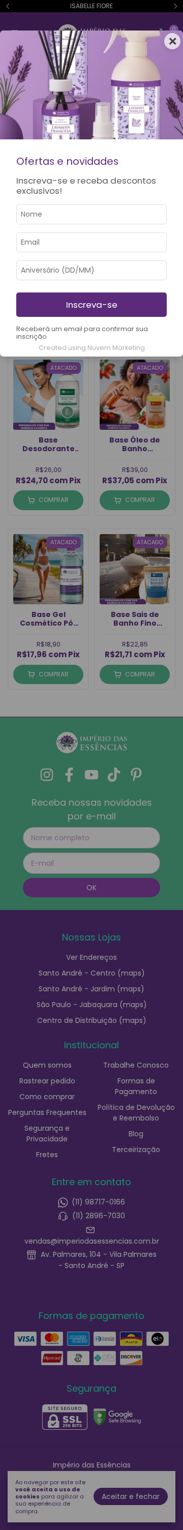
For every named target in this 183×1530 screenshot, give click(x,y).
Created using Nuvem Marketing (92, 347)
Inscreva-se (91, 305)
